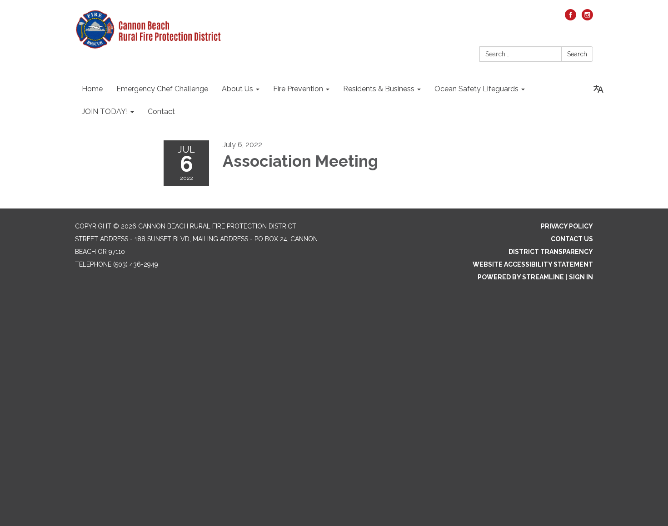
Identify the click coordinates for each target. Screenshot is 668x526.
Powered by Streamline (521, 277)
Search (577, 54)
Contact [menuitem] (161, 111)
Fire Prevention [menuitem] (298, 88)
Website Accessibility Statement (533, 264)
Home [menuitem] (92, 88)
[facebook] (570, 18)
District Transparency (550, 251)
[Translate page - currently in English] (598, 89)
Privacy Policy (567, 226)
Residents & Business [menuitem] (378, 88)
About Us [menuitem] (237, 88)
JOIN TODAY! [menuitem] (105, 111)
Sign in (581, 277)
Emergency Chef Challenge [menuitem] (162, 88)
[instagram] (587, 18)
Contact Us (572, 239)
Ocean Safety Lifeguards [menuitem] (476, 88)
